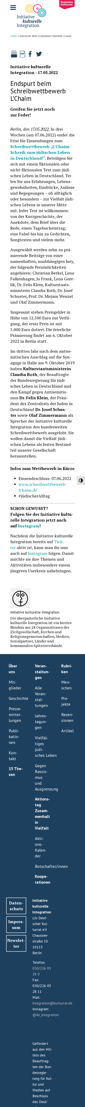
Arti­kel (67, 730)
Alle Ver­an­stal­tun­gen (41, 696)
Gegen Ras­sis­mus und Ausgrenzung (41, 777)
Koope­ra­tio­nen (42, 879)
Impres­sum (16, 924)
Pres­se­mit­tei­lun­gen (15, 714)
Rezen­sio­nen (67, 717)
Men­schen (66, 685)
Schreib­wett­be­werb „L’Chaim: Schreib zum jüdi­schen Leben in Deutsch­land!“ (40, 152)
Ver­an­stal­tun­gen (42, 671)
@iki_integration (45, 1014)
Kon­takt (13, 755)
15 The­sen (16, 771)
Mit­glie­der (15, 685)
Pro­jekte (65, 701)
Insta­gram (28, 526)
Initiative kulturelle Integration (30, 69)
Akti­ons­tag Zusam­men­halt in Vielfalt (42, 813)
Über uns (13, 668)
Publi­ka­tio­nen (14, 736)
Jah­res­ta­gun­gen (41, 721)
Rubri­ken (66, 668)
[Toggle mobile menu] (13, 7)
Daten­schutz (16, 906)
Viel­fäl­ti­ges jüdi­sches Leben (41, 746)
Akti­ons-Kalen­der (40, 847)
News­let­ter (16, 943)
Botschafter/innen (41, 866)
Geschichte (15, 698)
